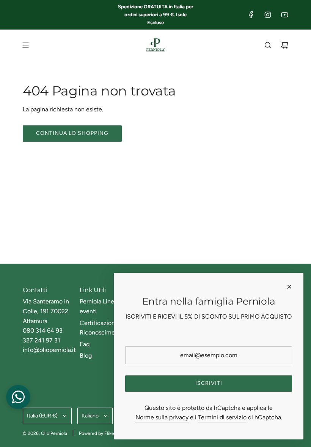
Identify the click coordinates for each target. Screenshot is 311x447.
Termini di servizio (222, 417)
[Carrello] (284, 45)
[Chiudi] (289, 286)
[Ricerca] (267, 45)
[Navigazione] (25, 45)
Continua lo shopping (72, 133)
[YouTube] (284, 15)
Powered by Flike (96, 433)
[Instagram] (267, 15)
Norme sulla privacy (161, 417)
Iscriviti (208, 383)
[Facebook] (251, 15)
